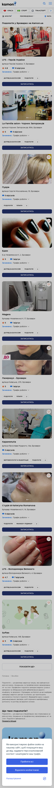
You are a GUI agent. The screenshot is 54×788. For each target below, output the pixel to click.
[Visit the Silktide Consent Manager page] (44, 778)
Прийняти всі (27, 762)
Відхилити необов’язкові (27, 770)
